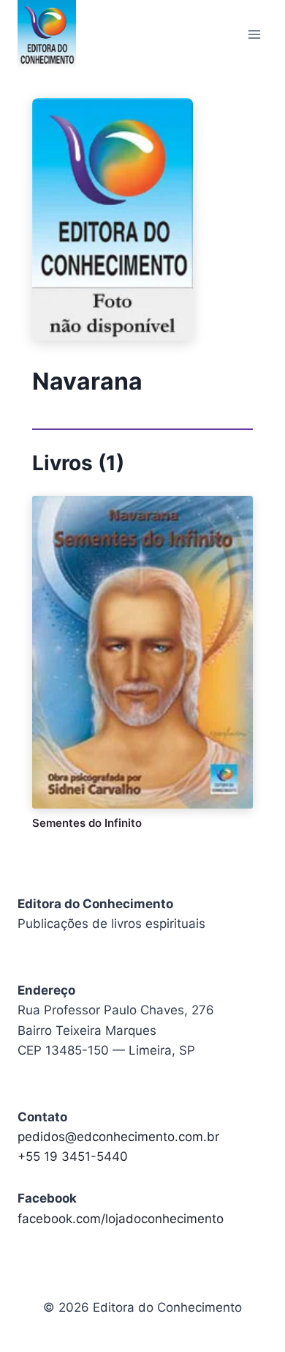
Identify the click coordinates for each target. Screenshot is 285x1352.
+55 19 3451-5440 (73, 1156)
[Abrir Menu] (253, 34)
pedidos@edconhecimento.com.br (118, 1136)
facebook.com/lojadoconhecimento (121, 1218)
